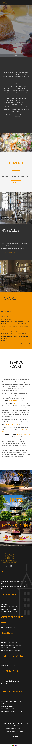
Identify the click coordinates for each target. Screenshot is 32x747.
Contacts (5, 704)
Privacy (16, 725)
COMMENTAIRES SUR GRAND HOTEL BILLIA (14, 588)
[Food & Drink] (4, 2)
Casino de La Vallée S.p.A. (11, 711)
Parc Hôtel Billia (16, 514)
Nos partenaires (8, 665)
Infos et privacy (8, 709)
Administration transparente (12, 723)
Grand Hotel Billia (9, 607)
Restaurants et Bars (10, 612)
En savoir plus (10, 252)
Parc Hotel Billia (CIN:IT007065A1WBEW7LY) (11, 649)
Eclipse (4, 683)
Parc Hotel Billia (8, 609)
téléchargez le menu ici (12, 424)
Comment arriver (8, 706)
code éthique (24, 723)
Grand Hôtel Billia (16, 508)
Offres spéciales (8, 627)
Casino (4, 604)
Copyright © (8, 731)
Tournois (5, 686)
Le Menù (16, 183)
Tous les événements (10, 681)
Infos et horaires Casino (11, 701)
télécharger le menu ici (15, 400)
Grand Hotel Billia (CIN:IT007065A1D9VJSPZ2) (11, 644)
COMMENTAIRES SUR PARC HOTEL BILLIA (13, 583)
